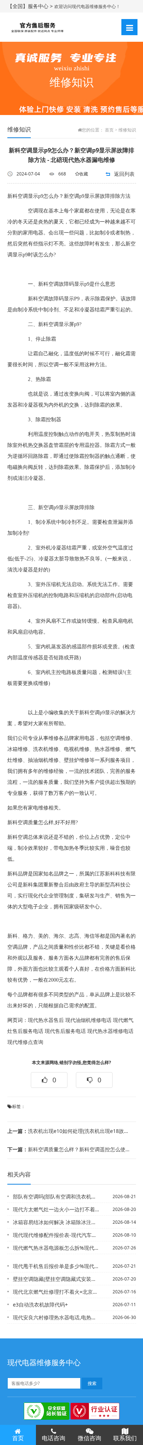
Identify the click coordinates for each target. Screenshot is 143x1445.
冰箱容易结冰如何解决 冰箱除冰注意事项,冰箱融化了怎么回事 (56, 1222)
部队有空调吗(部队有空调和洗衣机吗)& (56, 1196)
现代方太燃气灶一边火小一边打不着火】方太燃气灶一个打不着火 (56, 1209)
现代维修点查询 (25, 1042)
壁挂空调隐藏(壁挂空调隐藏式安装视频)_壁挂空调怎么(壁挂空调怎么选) (56, 1278)
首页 (109, 130)
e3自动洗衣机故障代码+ (40, 1304)
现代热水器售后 (46, 1020)
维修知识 (127, 130)
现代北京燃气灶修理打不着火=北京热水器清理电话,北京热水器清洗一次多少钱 (56, 1291)
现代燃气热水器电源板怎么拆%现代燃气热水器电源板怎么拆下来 (56, 1247)
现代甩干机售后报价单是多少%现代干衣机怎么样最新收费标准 (56, 1266)
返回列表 (124, 173)
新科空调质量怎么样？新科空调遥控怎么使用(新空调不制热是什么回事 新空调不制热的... (69, 1149)
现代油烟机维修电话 (88, 1020)
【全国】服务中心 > (30, 6)
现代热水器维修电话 (110, 1031)
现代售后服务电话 (65, 1031)
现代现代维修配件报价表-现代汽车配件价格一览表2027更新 (56, 1234)
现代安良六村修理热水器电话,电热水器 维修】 (56, 1317)
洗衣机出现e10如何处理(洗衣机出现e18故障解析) (69, 1130)
